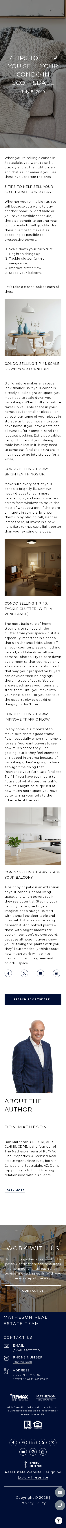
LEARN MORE (15, 1190)
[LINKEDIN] (39, 1205)
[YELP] (18, 1205)
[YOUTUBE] (8, 1215)
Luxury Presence (33, 1477)
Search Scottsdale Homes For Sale (37, 999)
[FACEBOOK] (49, 1205)
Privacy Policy (33, 1503)
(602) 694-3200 (22, 1362)
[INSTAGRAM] (18, 1215)
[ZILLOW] (28, 1205)
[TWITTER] (8, 1205)
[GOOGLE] (28, 1215)
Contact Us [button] (33, 1290)
